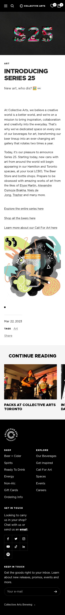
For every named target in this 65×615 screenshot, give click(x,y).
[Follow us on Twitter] (16, 539)
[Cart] (59, 5)
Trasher (18, 195)
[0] (52, 6)
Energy (9, 476)
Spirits (8, 463)
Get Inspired (44, 463)
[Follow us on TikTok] (16, 547)
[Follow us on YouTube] (8, 547)
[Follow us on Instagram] (24, 539)
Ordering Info (13, 497)
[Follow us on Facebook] (8, 539)
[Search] (12, 5)
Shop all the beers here (19, 218)
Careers (41, 490)
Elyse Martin (28, 185)
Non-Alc (9, 483)
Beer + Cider (12, 456)
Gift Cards (11, 490)
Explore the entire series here (24, 208)
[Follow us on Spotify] (8, 554)
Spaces (41, 476)
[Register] (55, 591)
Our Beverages (46, 456)
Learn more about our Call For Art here (30, 227)
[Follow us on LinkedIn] (24, 547)
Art (7, 64)
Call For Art (44, 469)
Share (8, 335)
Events (40, 483)
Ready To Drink (14, 469)
